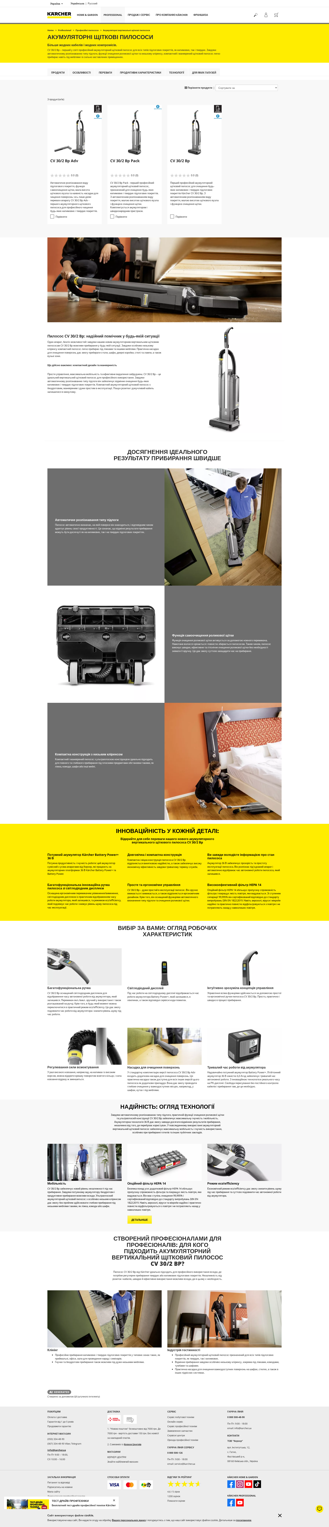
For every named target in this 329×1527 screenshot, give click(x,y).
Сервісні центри (176, 1435)
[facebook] (231, 1484)
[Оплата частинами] (146, 1484)
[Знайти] (255, 15)
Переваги (105, 72)
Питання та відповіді (58, 1482)
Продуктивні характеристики (140, 72)
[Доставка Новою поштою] (114, 1419)
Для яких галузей (204, 72)
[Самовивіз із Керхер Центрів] (130, 1419)
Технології (176, 72)
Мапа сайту (53, 1491)
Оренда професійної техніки (182, 1440)
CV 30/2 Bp (180, 160)
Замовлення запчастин (179, 1430)
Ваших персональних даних (129, 1520)
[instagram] (240, 1484)
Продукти (58, 72)
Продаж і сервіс (139, 15)
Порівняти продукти (199, 87)
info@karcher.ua (56, 1450)
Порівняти (61, 216)
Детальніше (139, 1220)
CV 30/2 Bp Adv (64, 160)
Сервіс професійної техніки (182, 1426)
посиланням (243, 1520)
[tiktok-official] (257, 1484)
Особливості (82, 72)
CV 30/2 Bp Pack (125, 160)
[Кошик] (276, 15)
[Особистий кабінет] (266, 15)
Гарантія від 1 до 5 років (60, 1421)
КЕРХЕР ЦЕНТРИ (116, 1457)
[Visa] (114, 1484)
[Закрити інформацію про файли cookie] (280, 1515)
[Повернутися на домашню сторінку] (60, 15)
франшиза (200, 15)
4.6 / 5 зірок (173, 1491)
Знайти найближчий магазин (122, 1461)
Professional (113, 15)
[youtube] (248, 1484)
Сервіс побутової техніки (180, 1417)
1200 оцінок (173, 1496)
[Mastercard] (130, 1484)
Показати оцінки (176, 1500)
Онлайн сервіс (175, 1421)
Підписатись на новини (60, 1487)
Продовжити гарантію (59, 1426)
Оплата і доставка (57, 1417)
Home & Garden (87, 15)
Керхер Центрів (132, 1444)
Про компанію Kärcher (172, 15)
